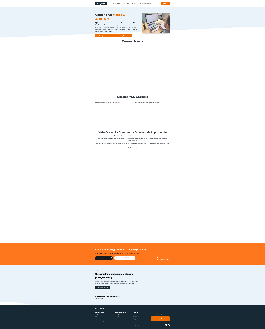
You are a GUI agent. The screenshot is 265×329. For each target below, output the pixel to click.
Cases (139, 3)
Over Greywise (146, 3)
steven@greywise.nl (164, 259)
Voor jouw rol (126, 3)
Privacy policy (136, 324)
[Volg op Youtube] (169, 325)
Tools (133, 3)
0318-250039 (163, 257)
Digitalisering (116, 3)
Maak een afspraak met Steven (160, 319)
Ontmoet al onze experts (102, 287)
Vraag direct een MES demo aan (124, 258)
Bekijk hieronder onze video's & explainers (113, 36)
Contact (165, 3)
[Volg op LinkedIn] (166, 325)
